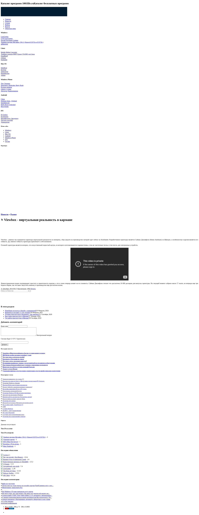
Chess (3, 99)
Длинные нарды (9, 439)
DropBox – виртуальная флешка (12, 410)
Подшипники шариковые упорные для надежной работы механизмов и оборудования (29, 363)
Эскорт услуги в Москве (10, 369)
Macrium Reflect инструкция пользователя (15, 385)
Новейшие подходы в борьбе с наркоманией (20, 311)
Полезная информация (9, 503)
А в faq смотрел (7, 501)
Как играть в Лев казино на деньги (13, 359)
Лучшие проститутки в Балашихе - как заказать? (22, 314)
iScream (3, 70)
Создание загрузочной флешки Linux (13, 414)
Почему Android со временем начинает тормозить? (17, 387)
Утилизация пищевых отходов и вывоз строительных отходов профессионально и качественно (31, 371)
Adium (3, 75)
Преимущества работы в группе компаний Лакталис (19, 367)
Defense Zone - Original (9, 101)
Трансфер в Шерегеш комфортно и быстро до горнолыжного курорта (24, 353)
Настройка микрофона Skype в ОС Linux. (15, 389)
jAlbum (3, 58)
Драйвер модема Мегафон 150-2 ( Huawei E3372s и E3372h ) (22, 42)
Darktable (4, 60)
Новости (8, 21)
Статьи (7, 23)
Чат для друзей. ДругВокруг (13, 457)
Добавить (5, 344)
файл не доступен (8, 484)
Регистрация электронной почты (12, 391)
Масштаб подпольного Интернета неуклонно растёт (18, 403)
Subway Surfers (8, 473)
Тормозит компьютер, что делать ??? (13, 379)
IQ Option (4, 115)
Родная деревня (6, 87)
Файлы (7, 25)
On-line (7, 141)
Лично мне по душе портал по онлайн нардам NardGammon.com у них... (27, 485)
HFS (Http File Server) (10, 442)
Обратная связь (10, 28)
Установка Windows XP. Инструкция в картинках (17, 393)
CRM (4, 406)
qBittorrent (4, 44)
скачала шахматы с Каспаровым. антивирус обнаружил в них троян (26, 499)
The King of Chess (9, 471)
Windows (8, 130)
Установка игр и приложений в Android (14, 416)
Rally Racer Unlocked (8, 105)
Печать (33, 289)
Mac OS (7, 134)
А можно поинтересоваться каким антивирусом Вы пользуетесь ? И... (27, 497)
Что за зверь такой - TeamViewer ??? (13, 404)
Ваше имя (4, 326)
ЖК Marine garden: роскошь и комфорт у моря (17, 355)
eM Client (6, 475)
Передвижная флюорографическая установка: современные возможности (25, 365)
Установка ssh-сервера (9, 401)
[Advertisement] (9, 180)
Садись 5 (6, 455)
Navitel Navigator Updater (9, 40)
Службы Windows (8, 408)
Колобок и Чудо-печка (11, 444)
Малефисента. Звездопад (9, 118)
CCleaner (6, 464)
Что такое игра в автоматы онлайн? (14, 357)
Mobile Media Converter (9, 52)
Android (7, 136)
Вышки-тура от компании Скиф (14, 459)
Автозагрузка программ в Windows (13, 395)
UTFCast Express (7, 38)
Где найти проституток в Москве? (17, 318)
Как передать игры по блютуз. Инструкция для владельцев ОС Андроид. (24, 381)
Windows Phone (10, 138)
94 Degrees (4, 116)
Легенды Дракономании (9, 91)
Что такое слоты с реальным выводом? (15, 361)
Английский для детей (11, 466)
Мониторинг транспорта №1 (12, 487)
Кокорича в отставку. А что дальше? (17, 312)
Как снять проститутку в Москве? (17, 316)
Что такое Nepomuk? (9, 412)
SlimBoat (4, 68)
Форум (7, 27)
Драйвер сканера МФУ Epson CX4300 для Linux (18, 54)
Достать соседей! (7, 120)
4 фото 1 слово (6, 89)
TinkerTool (4, 71)
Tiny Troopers (5, 83)
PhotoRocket (5, 73)
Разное (13, 214)
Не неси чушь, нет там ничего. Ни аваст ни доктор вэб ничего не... (26, 493)
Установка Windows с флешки (11, 383)
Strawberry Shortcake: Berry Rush (12, 85)
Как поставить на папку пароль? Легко (14, 399)
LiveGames (4, 37)
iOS (6, 140)
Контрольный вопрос (44, 335)
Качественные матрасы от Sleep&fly (16, 462)
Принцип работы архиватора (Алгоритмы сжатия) (17, 397)
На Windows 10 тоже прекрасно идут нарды (17, 491)
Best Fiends (4, 106)
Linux (7, 132)
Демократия (5, 122)
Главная (8, 19)
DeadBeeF (4, 56)
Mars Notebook (8, 446)
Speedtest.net (5, 103)
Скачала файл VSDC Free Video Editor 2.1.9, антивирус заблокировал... (27, 495)
